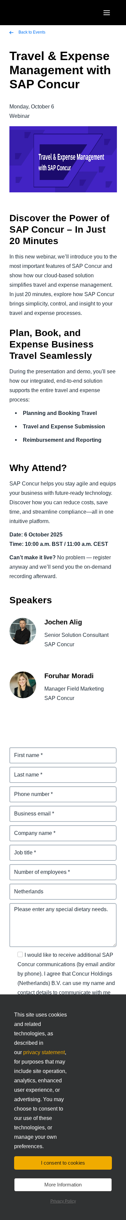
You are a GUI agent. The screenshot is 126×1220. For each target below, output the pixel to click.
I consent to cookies (63, 1163)
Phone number (28, 790)
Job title (19, 848)
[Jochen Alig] (22, 636)
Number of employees (37, 868)
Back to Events (31, 32)
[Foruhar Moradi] (22, 690)
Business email (28, 809)
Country (19, 887)
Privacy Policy (63, 1201)
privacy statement (44, 1052)
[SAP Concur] (42, 12)
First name (22, 751)
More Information (63, 1184)
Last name (22, 770)
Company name (29, 829)
